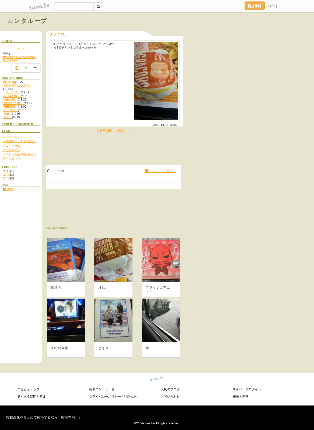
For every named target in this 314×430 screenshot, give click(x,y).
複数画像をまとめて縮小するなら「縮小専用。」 (44, 417)
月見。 (7, 117)
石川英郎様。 (12, 96)
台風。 (7, 113)
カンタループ (27, 20)
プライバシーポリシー (105, 396)
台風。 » (124, 130)
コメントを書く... (162, 170)
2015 (6, 171)
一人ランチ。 (12, 92)
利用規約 (130, 396)
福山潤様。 (10, 99)
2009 (6, 174)
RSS (9, 189)
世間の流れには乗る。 (18, 85)
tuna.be (156, 379)
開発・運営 (241, 396)
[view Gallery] (16, 68)
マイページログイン (247, 389)
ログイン (275, 5)
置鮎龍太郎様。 (13, 103)
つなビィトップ (28, 389)
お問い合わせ (170, 396)
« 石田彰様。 (106, 130)
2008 (6, 178)
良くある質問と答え (31, 396)
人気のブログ (170, 389)
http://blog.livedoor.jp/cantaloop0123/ (19, 58)
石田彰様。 (10, 106)
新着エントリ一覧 (102, 389)
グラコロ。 (10, 110)
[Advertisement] (250, 31)
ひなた (20, 48)
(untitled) (9, 81)
